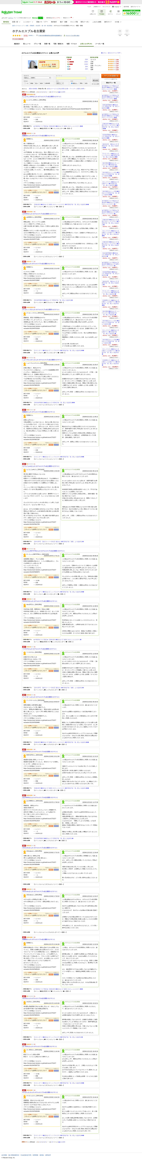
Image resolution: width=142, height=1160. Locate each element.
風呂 (78, 88)
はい (89, 114)
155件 (86, 62)
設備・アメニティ (70, 88)
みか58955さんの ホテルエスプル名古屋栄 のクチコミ (40, 797)
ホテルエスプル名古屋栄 (28, 31)
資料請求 (48, 1155)
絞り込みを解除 (95, 84)
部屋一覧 (47, 44)
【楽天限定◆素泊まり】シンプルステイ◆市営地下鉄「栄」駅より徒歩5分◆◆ (110, 164)
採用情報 (35, 1155)
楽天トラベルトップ (18, 25)
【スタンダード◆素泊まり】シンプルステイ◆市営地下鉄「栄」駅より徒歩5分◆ (58, 1037)
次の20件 (62, 92)
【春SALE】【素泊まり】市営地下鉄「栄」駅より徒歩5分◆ (110, 283)
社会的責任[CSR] (26, 1155)
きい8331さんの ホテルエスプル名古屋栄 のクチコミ (39, 1046)
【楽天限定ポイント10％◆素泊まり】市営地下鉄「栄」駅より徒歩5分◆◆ (111, 174)
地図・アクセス (72, 44)
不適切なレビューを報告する (90, 112)
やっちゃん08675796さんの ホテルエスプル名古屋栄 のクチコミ (43, 551)
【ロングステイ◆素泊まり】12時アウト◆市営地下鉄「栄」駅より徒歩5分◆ (110, 331)
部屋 (63, 88)
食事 (82, 88)
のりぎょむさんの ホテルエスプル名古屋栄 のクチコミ (40, 1092)
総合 (48, 88)
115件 (86, 64)
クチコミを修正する (111, 79)
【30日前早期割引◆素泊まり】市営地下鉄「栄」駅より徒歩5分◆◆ (54, 402)
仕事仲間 (47, 83)
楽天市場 (126, 6)
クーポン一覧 (99, 44)
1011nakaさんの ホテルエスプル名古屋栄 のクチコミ (39, 848)
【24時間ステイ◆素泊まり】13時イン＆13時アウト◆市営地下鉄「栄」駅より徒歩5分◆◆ (111, 303)
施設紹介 (17, 44)
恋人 (36, 83)
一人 (27, 83)
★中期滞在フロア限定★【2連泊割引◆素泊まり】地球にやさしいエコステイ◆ (57, 639)
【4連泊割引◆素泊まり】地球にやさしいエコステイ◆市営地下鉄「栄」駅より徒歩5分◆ (110, 222)
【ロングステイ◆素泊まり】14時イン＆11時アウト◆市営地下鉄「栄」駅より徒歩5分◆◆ (111, 233)
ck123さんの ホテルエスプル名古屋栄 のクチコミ (38, 998)
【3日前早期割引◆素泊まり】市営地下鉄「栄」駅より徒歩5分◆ (53, 300)
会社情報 (4, 1155)
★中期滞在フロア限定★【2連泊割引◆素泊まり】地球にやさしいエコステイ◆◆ (58, 126)
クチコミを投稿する (110, 76)
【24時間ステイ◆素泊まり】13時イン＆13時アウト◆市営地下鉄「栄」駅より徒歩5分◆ (111, 362)
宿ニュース (26, 44)
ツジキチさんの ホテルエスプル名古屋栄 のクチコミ (39, 649)
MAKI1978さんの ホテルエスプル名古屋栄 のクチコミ (40, 751)
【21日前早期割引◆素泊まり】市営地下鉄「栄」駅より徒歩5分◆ (53, 838)
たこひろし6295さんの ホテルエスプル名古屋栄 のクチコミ (41, 96)
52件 (86, 59)
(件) (30, 35)
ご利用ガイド (97, 6)
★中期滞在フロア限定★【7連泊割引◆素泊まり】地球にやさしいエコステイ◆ (110, 202)
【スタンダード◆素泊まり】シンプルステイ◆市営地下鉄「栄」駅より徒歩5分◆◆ (58, 350)
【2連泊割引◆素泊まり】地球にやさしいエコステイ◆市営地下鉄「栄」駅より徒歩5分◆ (110, 244)
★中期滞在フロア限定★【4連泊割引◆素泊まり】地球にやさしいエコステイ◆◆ (110, 97)
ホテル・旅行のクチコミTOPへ (112, 53)
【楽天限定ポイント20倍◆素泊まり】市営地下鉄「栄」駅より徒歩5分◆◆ (111, 193)
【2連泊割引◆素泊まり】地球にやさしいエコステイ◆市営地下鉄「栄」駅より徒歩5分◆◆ (61, 204)
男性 (81, 83)
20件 (86, 66)
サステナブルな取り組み (72, 35)
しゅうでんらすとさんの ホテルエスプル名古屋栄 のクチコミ (42, 360)
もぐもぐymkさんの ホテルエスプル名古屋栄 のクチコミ (41, 466)
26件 (86, 69)
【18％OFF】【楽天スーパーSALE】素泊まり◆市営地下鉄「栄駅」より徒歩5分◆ (58, 541)
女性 (86, 83)
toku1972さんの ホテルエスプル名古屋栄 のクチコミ (39, 601)
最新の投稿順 (33, 88)
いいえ (95, 114)
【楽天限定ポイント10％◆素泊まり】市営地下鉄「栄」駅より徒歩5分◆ (111, 322)
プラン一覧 (37, 44)
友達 (41, 83)
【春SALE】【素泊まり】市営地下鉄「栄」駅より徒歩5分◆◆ (110, 145)
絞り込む (95, 80)
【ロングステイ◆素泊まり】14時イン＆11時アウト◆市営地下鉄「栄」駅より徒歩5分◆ (111, 351)
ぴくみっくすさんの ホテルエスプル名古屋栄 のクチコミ (41, 309)
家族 (32, 83)
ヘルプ (89, 6)
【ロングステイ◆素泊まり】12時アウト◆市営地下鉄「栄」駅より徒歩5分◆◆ (110, 183)
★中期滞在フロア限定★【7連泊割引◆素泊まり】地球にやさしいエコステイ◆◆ (110, 87)
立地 (59, 88)
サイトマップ (106, 6)
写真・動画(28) (58, 44)
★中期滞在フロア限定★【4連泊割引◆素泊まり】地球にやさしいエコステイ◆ (110, 212)
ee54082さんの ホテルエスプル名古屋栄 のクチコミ (39, 214)
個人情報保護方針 (13, 1155)
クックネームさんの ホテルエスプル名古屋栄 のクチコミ (41, 697)
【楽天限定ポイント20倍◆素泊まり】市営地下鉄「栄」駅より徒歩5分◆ (111, 341)
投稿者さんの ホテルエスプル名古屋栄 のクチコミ (38, 135)
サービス (54, 88)
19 (52, 92)
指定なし (75, 83)
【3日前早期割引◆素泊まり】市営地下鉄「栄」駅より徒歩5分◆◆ (110, 136)
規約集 (42, 1155)
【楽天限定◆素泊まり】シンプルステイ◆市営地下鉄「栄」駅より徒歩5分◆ (110, 313)
